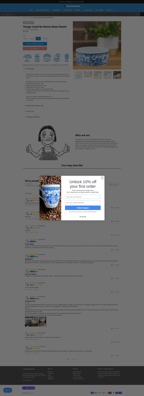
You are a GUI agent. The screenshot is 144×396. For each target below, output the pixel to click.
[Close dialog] (102, 177)
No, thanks (83, 217)
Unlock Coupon (83, 208)
